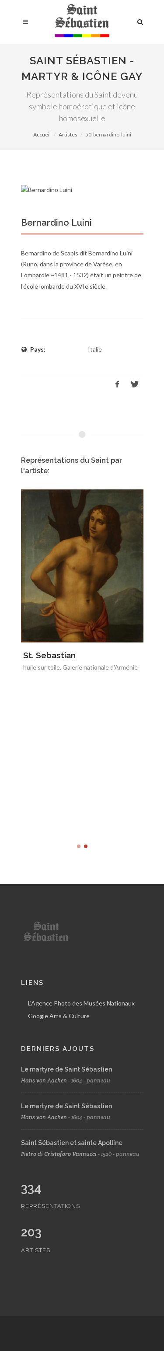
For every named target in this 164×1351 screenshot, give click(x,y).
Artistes (68, 134)
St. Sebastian (49, 655)
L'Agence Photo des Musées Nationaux (81, 1003)
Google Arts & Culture (59, 1015)
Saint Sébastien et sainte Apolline (71, 1142)
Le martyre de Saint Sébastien (66, 1069)
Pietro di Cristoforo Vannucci (59, 1154)
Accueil (42, 134)
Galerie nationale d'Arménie (100, 667)
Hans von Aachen (44, 1080)
